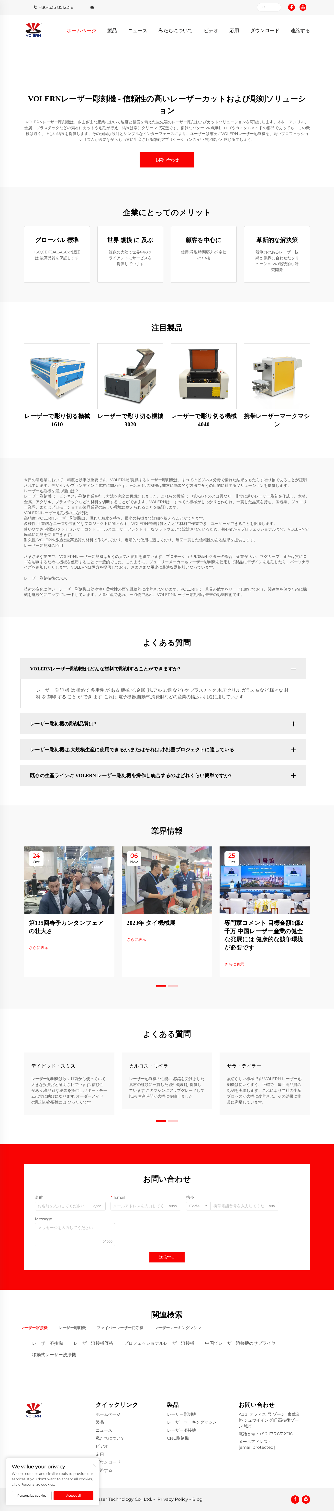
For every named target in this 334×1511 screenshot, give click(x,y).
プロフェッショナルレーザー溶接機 (159, 1343)
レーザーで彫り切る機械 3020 (130, 420)
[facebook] (291, 7)
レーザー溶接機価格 (93, 1343)
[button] (161, 986)
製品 (112, 30)
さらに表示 (38, 947)
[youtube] (303, 7)
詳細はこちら (57, 376)
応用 (234, 30)
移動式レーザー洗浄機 (54, 1354)
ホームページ (81, 30)
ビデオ (211, 30)
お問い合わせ (167, 159)
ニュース (137, 30)
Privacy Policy (172, 1499)
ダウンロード (264, 30)
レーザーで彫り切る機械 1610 (57, 420)
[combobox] (198, 1206)
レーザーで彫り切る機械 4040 (204, 420)
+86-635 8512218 (56, 7)
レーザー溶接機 (47, 1343)
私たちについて (175, 30)
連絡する (300, 30)
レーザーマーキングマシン (192, 1422)
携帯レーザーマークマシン (277, 420)
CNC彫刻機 (178, 1438)
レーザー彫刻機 (181, 1414)
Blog (197, 1499)
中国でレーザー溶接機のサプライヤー (242, 1343)
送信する (167, 1257)
